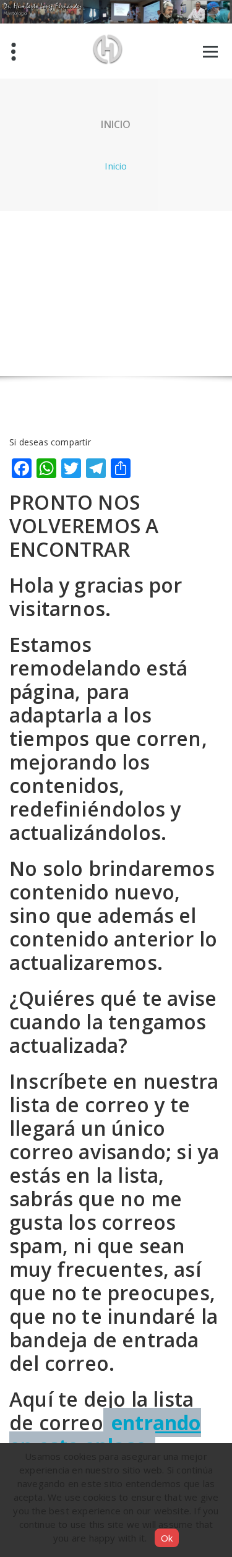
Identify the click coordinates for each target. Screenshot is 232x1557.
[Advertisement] (116, 293)
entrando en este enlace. (105, 1434)
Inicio (116, 166)
